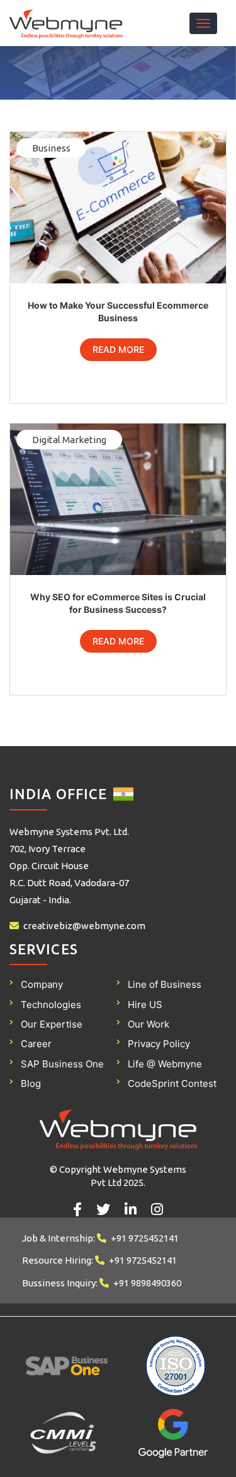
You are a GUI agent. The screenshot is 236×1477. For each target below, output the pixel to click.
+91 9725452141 (145, 1238)
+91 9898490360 (147, 1283)
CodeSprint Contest (172, 1083)
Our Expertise (51, 1024)
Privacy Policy (159, 1044)
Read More (118, 349)
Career (36, 1044)
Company (42, 984)
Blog (31, 1083)
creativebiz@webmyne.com (84, 925)
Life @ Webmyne (165, 1064)
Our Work (148, 1024)
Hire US (145, 1005)
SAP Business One (62, 1064)
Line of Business (164, 984)
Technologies (51, 1005)
